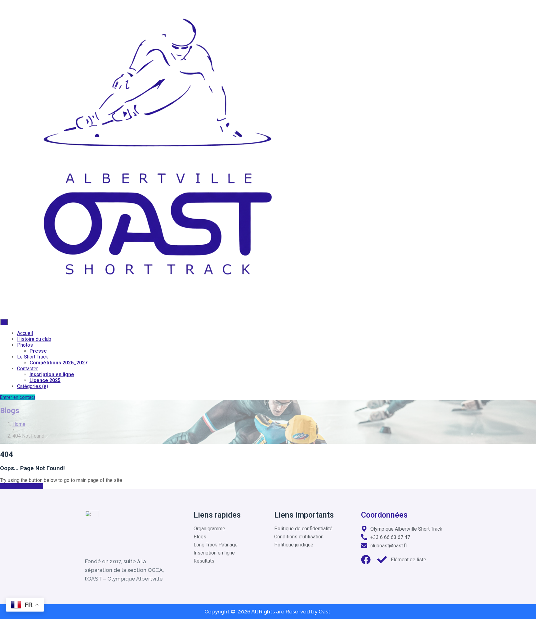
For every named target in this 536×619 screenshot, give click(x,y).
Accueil (25, 333)
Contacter (27, 369)
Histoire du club (34, 339)
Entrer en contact (17, 397)
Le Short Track (32, 357)
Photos (25, 345)
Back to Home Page (21, 486)
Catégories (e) (32, 386)
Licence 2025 (44, 380)
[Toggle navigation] (4, 322)
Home (18, 424)
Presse (38, 351)
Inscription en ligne (51, 374)
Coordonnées (384, 514)
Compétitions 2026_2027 (58, 363)
